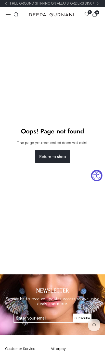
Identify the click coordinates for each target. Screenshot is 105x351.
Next (98, 3)
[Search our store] (16, 15)
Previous (6, 3)
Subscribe (82, 318)
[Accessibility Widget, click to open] (96, 175)
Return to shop (52, 156)
